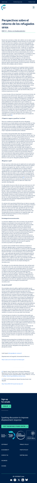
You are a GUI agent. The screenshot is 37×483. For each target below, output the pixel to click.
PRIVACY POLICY (24, 444)
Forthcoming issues (17, 2)
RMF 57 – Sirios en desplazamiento (13, 31)
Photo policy (24, 450)
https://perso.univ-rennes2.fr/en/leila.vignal (13, 360)
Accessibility (5, 450)
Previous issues (31, 2)
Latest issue (4, 2)
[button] (34, 7)
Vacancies (4, 460)
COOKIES (3, 466)
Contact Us (4, 455)
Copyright (4, 444)
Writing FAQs (24, 455)
